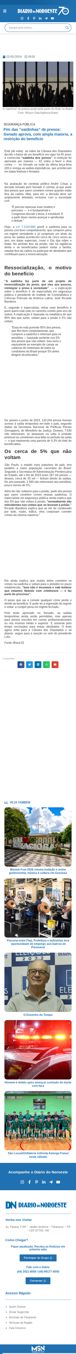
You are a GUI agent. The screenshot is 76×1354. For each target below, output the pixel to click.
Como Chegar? (16, 1240)
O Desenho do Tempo (38, 1014)
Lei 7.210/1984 (26, 226)
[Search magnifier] (67, 27)
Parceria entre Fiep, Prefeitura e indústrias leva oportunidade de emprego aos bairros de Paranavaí (38, 944)
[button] (20, 664)
